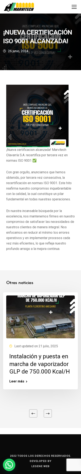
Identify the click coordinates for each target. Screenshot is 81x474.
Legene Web (40, 466)
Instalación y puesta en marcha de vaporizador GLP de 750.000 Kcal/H (39, 364)
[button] (9, 465)
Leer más (16, 381)
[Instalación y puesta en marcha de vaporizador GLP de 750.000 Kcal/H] (40, 317)
